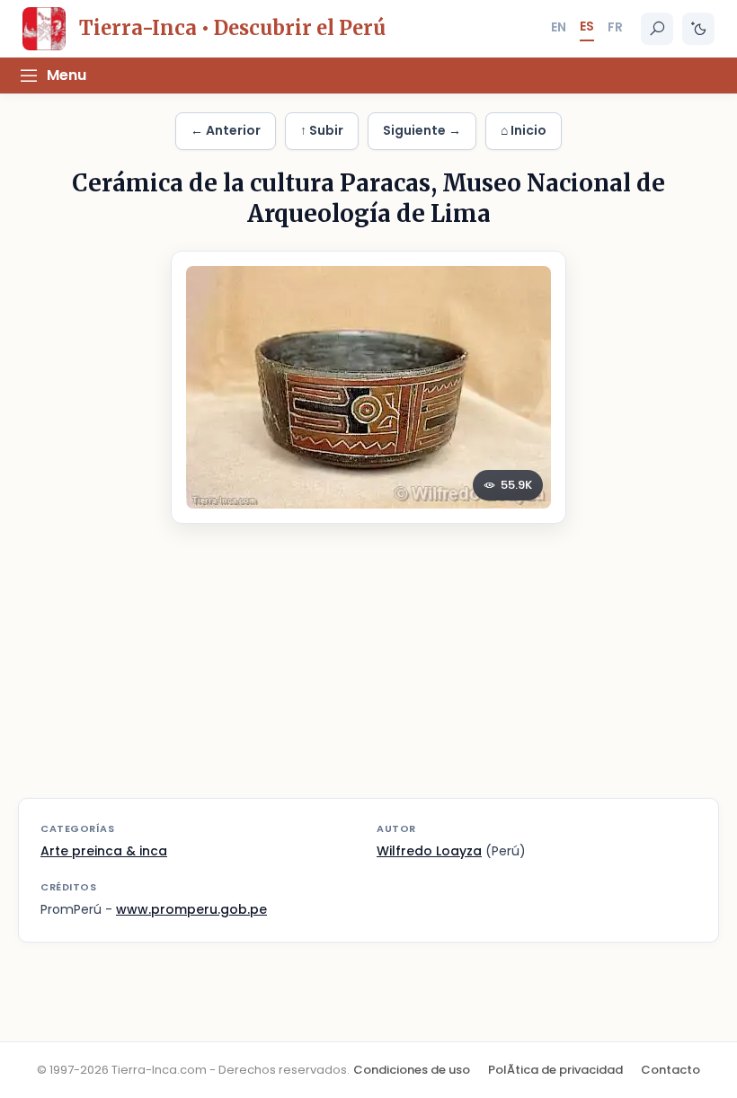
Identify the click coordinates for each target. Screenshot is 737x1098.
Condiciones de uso (411, 1069)
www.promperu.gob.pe (191, 909)
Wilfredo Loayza (429, 851)
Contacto (670, 1069)
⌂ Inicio (523, 130)
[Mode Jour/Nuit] (698, 29)
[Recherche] (657, 29)
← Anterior (226, 130)
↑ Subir (321, 130)
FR (615, 27)
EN (558, 27)
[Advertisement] (368, 672)
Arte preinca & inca (103, 851)
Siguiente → (422, 130)
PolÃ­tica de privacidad (555, 1069)
